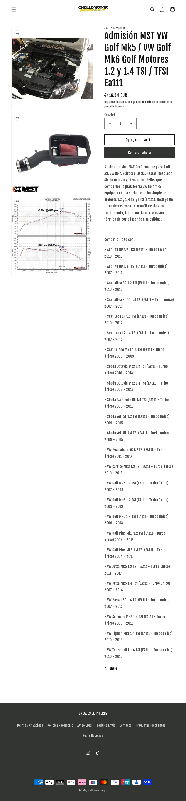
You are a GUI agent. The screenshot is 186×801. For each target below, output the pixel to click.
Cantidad (109, 114)
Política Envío (106, 725)
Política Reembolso (60, 725)
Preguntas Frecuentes (150, 725)
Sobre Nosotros (93, 736)
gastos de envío (142, 102)
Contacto (126, 725)
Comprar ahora (139, 153)
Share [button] (113, 668)
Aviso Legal (85, 725)
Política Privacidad (30, 725)
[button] (14, 10)
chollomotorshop (97, 790)
